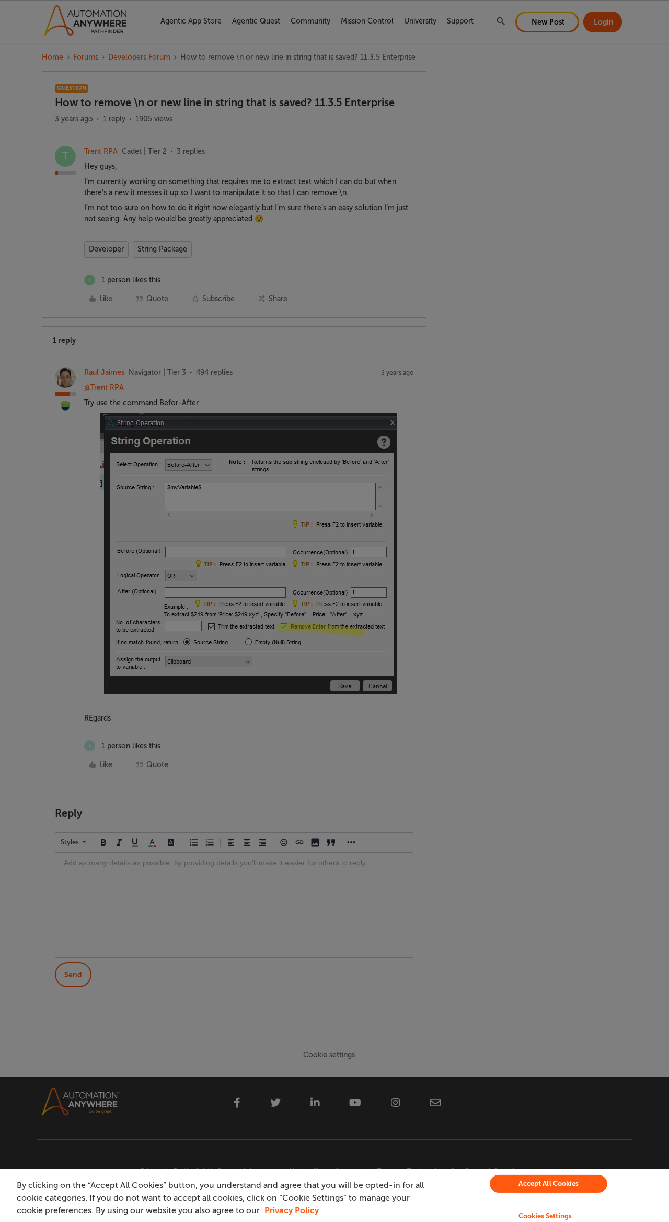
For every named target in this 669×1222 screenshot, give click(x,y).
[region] (334, 1195)
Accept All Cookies (548, 1183)
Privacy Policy (291, 1210)
